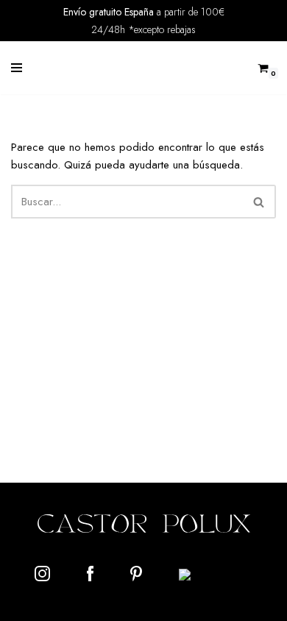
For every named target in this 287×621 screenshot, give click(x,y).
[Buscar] (259, 202)
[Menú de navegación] (16, 67)
